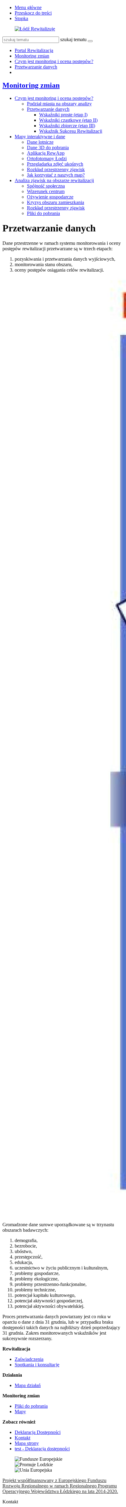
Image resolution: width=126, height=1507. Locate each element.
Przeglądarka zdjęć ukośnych (55, 164)
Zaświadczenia (29, 1359)
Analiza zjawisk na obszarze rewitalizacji (54, 180)
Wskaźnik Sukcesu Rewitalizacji (70, 131)
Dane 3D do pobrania (48, 147)
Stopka (21, 18)
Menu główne (28, 7)
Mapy (20, 1411)
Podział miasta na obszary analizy (59, 103)
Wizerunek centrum (46, 191)
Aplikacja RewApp (46, 153)
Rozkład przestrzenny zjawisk (56, 169)
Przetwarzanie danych (36, 66)
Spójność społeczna (46, 185)
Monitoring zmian (32, 55)
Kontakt (22, 1437)
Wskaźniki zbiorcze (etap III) (67, 125)
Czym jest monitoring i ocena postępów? (54, 61)
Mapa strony (27, 1443)
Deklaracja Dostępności (38, 1432)
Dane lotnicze (40, 142)
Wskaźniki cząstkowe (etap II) (68, 120)
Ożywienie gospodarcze (50, 196)
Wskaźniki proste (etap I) (63, 114)
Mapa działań (28, 1385)
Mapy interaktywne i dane (40, 136)
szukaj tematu (73, 39)
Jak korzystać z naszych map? (56, 175)
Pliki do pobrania (43, 213)
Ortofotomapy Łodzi (47, 158)
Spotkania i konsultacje (37, 1364)
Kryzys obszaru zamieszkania (55, 202)
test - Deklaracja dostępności (42, 1448)
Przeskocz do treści (33, 13)
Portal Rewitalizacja (34, 50)
